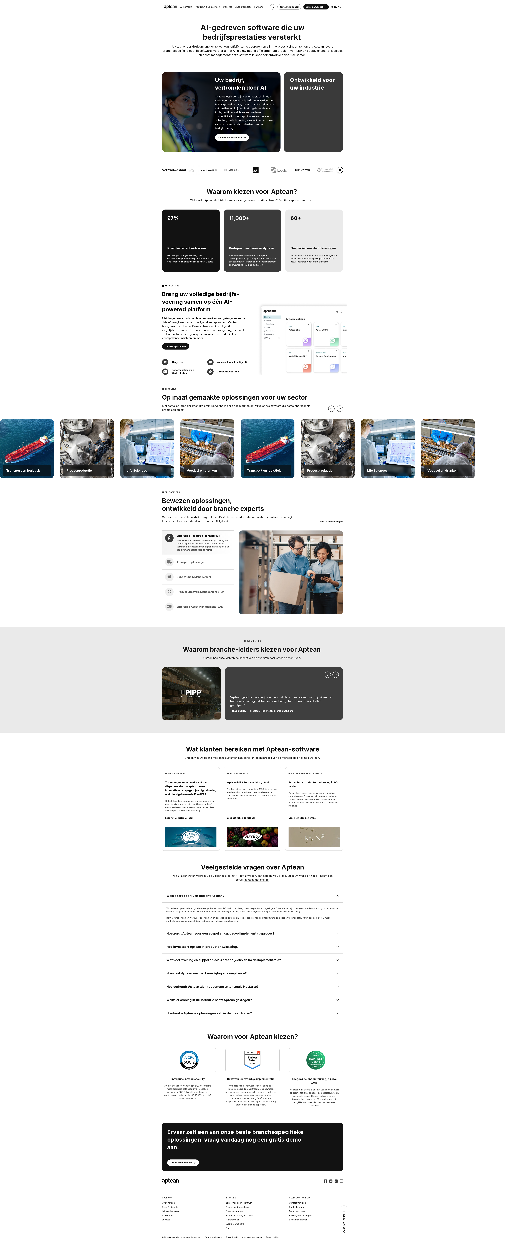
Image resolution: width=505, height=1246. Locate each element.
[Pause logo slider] (340, 170)
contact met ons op (256, 879)
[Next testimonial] (335, 675)
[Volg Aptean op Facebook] (325, 1181)
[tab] (198, 543)
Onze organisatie (243, 7)
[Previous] (331, 408)
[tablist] (198, 572)
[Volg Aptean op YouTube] (341, 1181)
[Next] (340, 408)
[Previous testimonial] (328, 675)
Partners (258, 7)
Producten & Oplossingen (207, 7)
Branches (227, 7)
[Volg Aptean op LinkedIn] (336, 1181)
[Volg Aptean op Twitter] (330, 1181)
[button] (27, 448)
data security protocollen (195, 1089)
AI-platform (186, 7)
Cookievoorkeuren (213, 1237)
